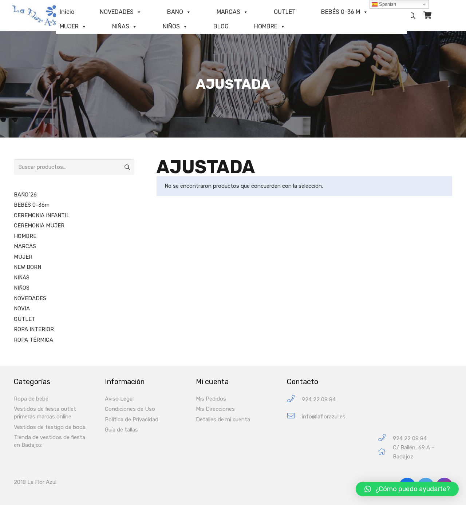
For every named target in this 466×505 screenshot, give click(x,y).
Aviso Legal (119, 398)
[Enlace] (41, 16)
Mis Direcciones (215, 409)
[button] (407, 489)
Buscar (126, 167)
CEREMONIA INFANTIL (42, 215)
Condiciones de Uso (130, 409)
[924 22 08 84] (294, 399)
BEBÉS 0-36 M (340, 11)
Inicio (67, 11)
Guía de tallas (121, 429)
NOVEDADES (117, 11)
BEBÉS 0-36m (32, 205)
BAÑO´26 (25, 194)
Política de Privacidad (131, 419)
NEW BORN (27, 267)
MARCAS (228, 11)
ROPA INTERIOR (34, 329)
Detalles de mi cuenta (223, 419)
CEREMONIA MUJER (39, 225)
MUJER (69, 26)
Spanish (387, 4)
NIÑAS (120, 26)
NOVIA (22, 308)
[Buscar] (412, 15)
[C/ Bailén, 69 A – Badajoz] (385, 452)
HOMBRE (265, 26)
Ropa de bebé (31, 398)
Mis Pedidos (211, 398)
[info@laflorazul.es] (294, 416)
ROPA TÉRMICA (33, 340)
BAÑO (175, 11)
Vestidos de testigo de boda (50, 427)
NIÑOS (171, 26)
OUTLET (285, 11)
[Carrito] (427, 15)
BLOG (221, 26)
